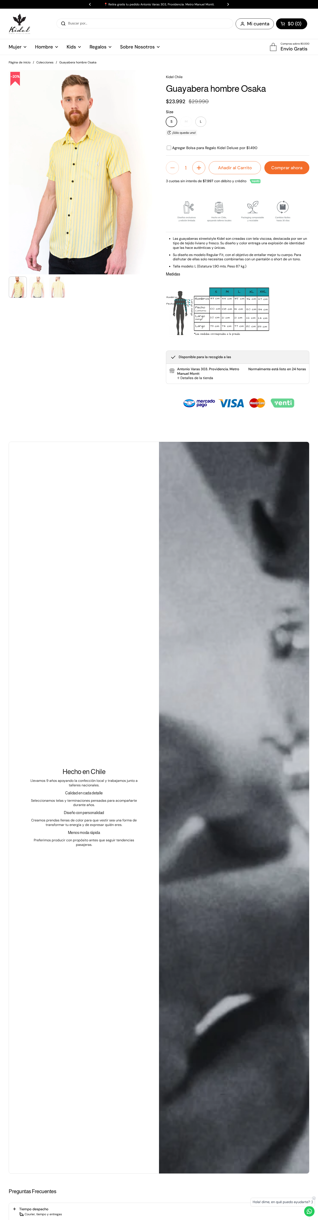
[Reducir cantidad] (172, 167)
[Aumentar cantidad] (198, 167)
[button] (291, 23)
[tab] (195, 378)
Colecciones (44, 62)
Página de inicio (20, 62)
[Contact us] (309, 1211)
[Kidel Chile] (19, 24)
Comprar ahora (286, 168)
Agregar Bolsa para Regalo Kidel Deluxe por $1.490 (214, 147)
